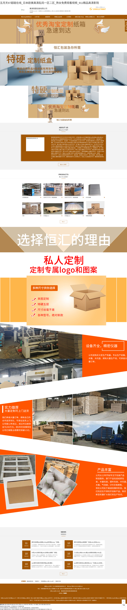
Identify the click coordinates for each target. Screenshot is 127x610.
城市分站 (2, 604)
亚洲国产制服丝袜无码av (5, 609)
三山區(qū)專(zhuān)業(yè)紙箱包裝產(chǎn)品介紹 (89, 552)
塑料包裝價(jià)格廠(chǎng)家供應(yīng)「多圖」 (46, 542)
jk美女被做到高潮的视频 (25, 609)
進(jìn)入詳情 (63, 164)
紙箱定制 (47, 16)
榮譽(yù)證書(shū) (90, 16)
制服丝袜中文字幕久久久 (46, 609)
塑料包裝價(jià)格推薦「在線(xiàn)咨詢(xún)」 (87, 542)
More (63, 221)
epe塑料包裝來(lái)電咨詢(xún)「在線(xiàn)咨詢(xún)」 (90, 563)
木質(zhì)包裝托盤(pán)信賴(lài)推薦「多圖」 (45, 552)
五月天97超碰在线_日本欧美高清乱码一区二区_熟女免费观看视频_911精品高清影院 (49, 2)
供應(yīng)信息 (58, 16)
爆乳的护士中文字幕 (35, 609)
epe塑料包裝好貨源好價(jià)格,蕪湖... (42, 563)
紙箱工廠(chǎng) (79, 16)
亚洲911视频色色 (15, 609)
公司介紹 (37, 16)
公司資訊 (68, 16)
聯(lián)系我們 (100, 16)
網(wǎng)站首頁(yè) (26, 16)
